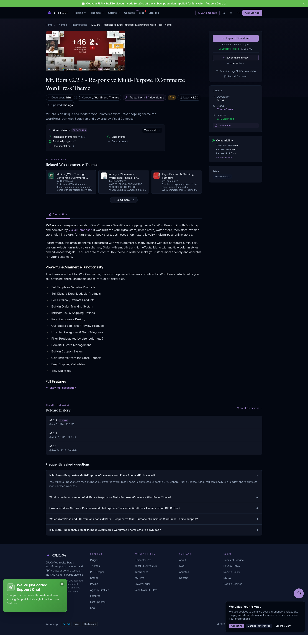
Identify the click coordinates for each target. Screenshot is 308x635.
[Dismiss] (62, 583)
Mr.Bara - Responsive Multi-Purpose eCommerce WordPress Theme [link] (131, 24)
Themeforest (79, 24)
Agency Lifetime (99, 589)
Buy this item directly (237, 57)
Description (60, 214)
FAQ (92, 607)
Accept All (236, 625)
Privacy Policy (232, 565)
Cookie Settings (233, 583)
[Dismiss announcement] (304, 3)
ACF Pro (139, 577)
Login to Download (238, 38)
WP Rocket (141, 571)
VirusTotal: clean (230, 48)
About (182, 560)
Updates (129, 12)
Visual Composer (80, 230)
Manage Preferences (259, 625)
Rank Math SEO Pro (146, 589)
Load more (126, 199)
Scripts (112, 12)
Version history (224, 157)
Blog (142, 12)
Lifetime (154, 12)
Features (95, 595)
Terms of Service (234, 560)
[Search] (224, 13)
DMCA (227, 577)
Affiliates (184, 571)
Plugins (78, 12)
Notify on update (246, 71)
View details (150, 130)
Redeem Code (214, 3)
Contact (183, 577)
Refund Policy (232, 571)
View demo (225, 125)
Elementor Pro (143, 560)
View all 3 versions (248, 408)
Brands (94, 577)
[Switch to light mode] (231, 13)
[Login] (238, 13)
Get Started (252, 12)
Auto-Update (209, 12)
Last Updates (98, 601)
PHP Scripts (97, 571)
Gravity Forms (142, 583)
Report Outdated (238, 76)
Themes (96, 12)
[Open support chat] (299, 593)
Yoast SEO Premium (146, 565)
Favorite (224, 71)
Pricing (94, 583)
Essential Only (283, 625)
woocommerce (222, 176)
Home (49, 24)
